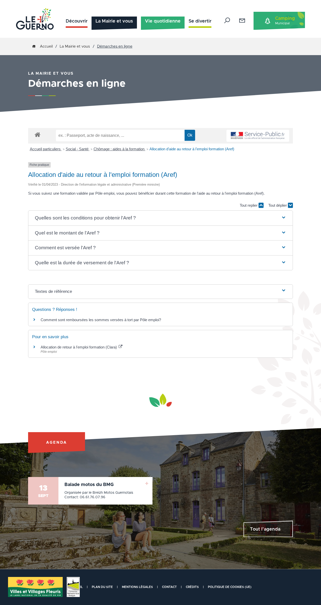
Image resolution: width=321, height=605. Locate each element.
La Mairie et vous (114, 21)
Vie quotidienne (163, 21)
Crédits (192, 586)
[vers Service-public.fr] (257, 136)
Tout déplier (278, 205)
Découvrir (77, 21)
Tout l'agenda (265, 529)
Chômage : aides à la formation (119, 149)
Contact (169, 586)
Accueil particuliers (46, 149)
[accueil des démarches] (37, 134)
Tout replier (249, 205)
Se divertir (200, 21)
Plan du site (102, 586)
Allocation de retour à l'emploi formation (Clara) (79, 347)
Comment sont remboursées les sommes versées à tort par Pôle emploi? (101, 320)
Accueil (46, 46)
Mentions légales (137, 586)
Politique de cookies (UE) (230, 586)
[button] (160, 218)
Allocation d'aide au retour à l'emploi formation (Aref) (191, 149)
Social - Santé (78, 149)
